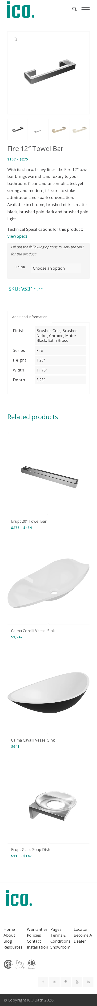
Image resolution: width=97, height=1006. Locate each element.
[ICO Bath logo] (19, 900)
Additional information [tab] (29, 316)
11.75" (41, 370)
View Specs (17, 236)
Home (9, 929)
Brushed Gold (48, 330)
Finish (19, 266)
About (9, 935)
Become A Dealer (83, 938)
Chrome (56, 335)
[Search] (72, 9)
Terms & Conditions (60, 938)
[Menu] (83, 9)
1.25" (40, 360)
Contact (34, 941)
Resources (13, 947)
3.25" (40, 379)
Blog (8, 941)
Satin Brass (58, 340)
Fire (39, 350)
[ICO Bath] (40, 9)
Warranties (37, 929)
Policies (34, 935)
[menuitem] (72, 9)
